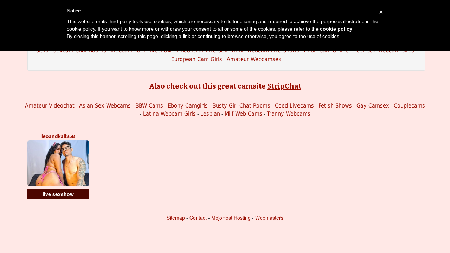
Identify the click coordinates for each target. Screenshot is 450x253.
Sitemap (176, 217)
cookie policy (336, 29)
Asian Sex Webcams (105, 105)
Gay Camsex (372, 105)
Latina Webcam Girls (169, 113)
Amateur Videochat (50, 105)
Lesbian (210, 113)
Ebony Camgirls (188, 105)
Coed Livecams (294, 105)
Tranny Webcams (288, 113)
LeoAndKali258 (58, 136)
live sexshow (58, 193)
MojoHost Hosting (231, 217)
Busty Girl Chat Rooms (241, 105)
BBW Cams (149, 105)
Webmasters (269, 217)
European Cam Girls (196, 59)
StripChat (284, 86)
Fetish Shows (335, 105)
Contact (198, 217)
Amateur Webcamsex (254, 59)
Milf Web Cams (243, 113)
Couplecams (409, 105)
